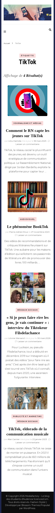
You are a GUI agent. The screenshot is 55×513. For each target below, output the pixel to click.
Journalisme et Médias (27, 123)
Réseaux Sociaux (27, 310)
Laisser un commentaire (27, 144)
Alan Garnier (14, 439)
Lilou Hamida (14, 141)
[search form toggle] (50, 30)
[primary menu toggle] (5, 31)
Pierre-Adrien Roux (18, 232)
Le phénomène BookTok (27, 226)
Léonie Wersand (16, 338)
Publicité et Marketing (27, 416)
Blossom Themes (30, 505)
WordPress (29, 508)
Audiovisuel (27, 219)
